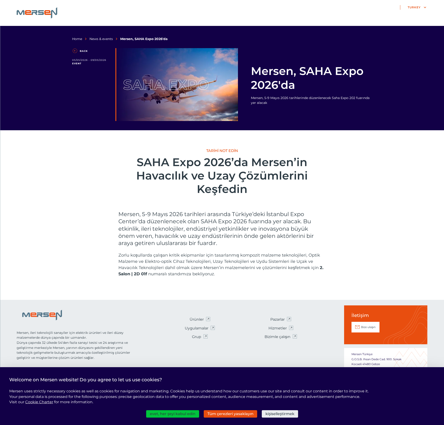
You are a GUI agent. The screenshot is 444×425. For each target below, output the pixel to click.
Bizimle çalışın (277, 337)
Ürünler (197, 319)
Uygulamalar (196, 328)
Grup (196, 337)
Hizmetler (277, 328)
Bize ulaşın (368, 327)
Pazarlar (277, 319)
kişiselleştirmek (279, 414)
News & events (101, 39)
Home (77, 39)
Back (84, 51)
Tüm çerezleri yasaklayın (230, 414)
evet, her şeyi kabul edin (172, 414)
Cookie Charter (39, 402)
